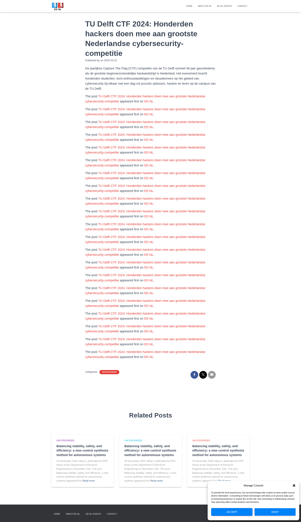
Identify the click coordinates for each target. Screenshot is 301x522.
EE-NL (148, 101)
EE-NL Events (224, 6)
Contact (242, 6)
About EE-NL (205, 6)
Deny (275, 511)
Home (189, 6)
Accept (232, 511)
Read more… (89, 480)
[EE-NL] (58, 6)
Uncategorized (109, 372)
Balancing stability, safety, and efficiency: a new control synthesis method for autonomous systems (82, 450)
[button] (294, 485)
